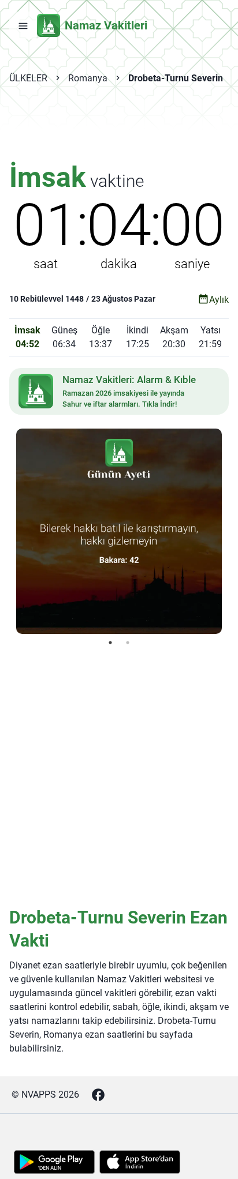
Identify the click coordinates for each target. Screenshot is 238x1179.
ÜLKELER (28, 78)
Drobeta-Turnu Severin (175, 78)
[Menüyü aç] (23, 25)
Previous (7, 531)
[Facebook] (98, 1094)
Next (230, 531)
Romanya (87, 78)
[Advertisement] (119, 130)
